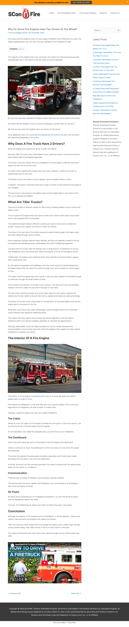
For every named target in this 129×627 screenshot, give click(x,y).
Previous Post (14, 593)
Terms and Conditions (59, 622)
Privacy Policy (72, 622)
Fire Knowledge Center (67, 13)
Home (51, 13)
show (21, 49)
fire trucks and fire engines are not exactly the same (47, 135)
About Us (103, 13)
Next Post (76, 593)
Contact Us (114, 13)
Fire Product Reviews (87, 13)
